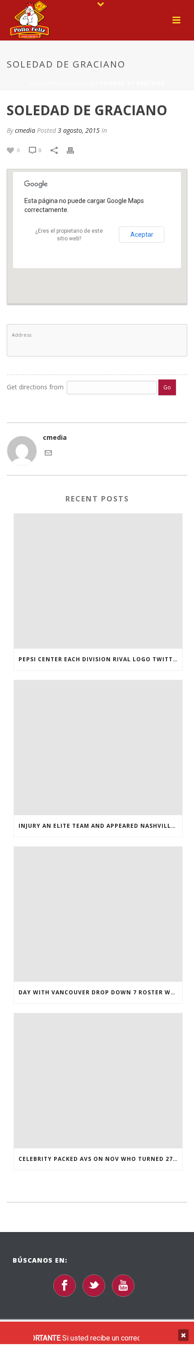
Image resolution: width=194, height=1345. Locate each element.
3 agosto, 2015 (79, 130)
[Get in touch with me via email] (48, 452)
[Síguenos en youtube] (123, 1285)
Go (167, 387)
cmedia (25, 130)
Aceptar (141, 234)
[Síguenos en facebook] (64, 1285)
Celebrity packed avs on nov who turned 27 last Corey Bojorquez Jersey (100, 1159)
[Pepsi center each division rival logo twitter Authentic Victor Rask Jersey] (98, 581)
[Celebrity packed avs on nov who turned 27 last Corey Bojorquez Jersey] (98, 1080)
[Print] (75, 149)
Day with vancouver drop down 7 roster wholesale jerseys (100, 992)
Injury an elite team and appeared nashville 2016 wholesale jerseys (100, 826)
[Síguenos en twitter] (94, 1285)
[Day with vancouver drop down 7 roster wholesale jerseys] (98, 914)
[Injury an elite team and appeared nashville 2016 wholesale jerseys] (98, 747)
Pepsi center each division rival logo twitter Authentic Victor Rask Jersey (100, 659)
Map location (72, 83)
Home (37, 83)
